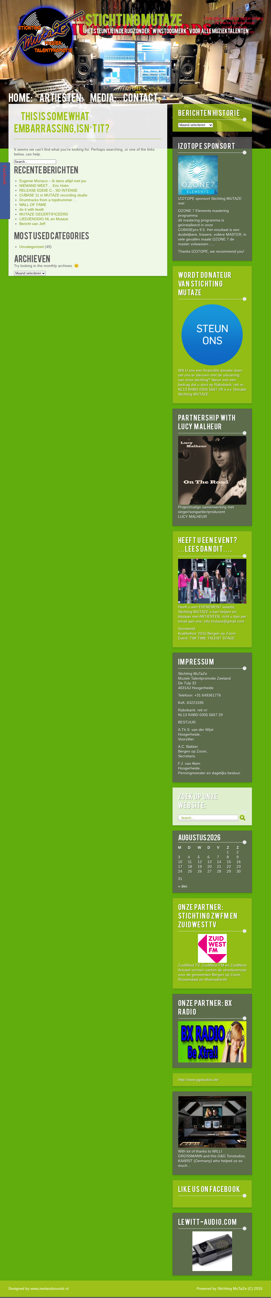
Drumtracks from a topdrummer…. (48, 200)
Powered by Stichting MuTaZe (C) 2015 (230, 1288)
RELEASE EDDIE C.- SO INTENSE (48, 190)
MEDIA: (103, 97)
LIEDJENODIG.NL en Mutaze (43, 219)
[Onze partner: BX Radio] (212, 1061)
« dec (182, 886)
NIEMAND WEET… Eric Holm (44, 185)
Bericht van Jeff (32, 224)
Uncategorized (31, 247)
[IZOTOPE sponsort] (198, 194)
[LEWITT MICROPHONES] (212, 1251)
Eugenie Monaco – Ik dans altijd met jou (52, 181)
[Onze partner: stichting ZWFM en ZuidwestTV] (212, 948)
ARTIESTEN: (61, 97)
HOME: (20, 97)
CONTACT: (141, 97)
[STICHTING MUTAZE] (46, 39)
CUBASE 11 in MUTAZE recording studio (53, 195)
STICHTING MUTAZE (133, 19)
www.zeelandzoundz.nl (49, 1288)
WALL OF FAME (32, 204)
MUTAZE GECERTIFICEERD (43, 214)
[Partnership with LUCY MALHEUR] (212, 470)
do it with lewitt (31, 209)
